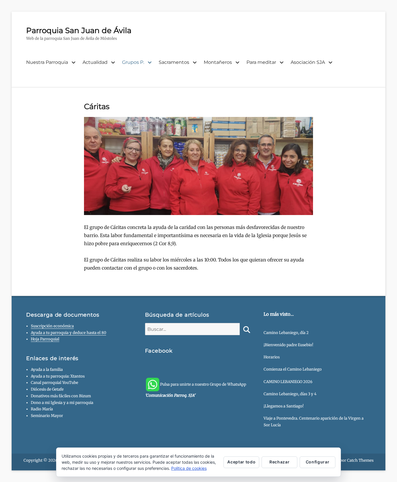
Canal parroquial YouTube (54, 382)
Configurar (318, 461)
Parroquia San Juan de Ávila (78, 30)
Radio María (42, 409)
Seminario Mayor (47, 415)
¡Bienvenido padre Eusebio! (288, 344)
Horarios (272, 357)
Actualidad (95, 62)
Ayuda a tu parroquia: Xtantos (58, 376)
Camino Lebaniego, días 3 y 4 (290, 393)
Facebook (159, 351)
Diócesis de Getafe (47, 389)
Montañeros (218, 62)
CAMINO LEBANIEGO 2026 (288, 381)
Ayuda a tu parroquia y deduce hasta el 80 (68, 332)
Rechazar (279, 461)
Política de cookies (189, 468)
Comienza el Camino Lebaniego (293, 369)
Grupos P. (133, 62)
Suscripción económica (52, 326)
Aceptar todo (241, 461)
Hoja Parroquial (45, 339)
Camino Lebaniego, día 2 (286, 332)
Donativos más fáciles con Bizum (61, 395)
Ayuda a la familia (47, 369)
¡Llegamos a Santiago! (284, 406)
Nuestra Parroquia (47, 62)
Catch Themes (360, 460)
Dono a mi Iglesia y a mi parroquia (62, 402)
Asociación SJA (308, 62)
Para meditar (261, 62)
